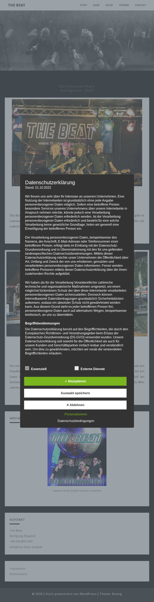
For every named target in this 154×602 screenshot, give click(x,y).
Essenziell (39, 369)
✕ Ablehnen (75, 405)
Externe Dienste (93, 369)
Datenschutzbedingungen (76, 421)
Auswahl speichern (75, 393)
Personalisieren (76, 414)
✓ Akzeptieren (75, 381)
